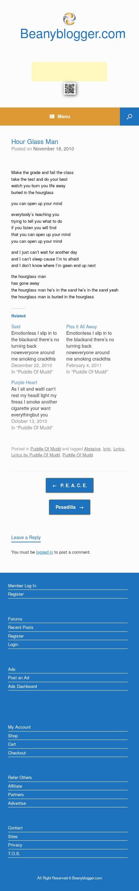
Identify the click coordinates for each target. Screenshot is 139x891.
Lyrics (118, 449)
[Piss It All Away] (93, 349)
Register (16, 594)
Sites (13, 836)
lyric (107, 449)
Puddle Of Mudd (45, 449)
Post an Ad (18, 677)
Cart (12, 744)
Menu (64, 116)
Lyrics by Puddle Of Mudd (35, 455)
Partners (16, 794)
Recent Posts (21, 627)
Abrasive (92, 449)
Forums (15, 619)
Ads (12, 669)
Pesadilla (70, 507)
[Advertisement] (69, 71)
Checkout (17, 753)
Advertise (17, 803)
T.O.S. (14, 853)
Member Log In (22, 585)
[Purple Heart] (38, 405)
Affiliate (15, 786)
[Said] (38, 349)
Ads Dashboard (22, 686)
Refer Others (20, 777)
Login (13, 644)
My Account (19, 727)
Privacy (15, 845)
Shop (13, 735)
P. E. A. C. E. (69, 485)
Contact (15, 827)
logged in (44, 552)
